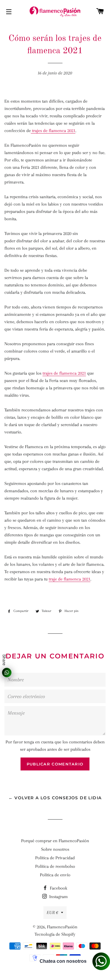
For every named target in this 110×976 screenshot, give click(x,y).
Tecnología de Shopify (55, 934)
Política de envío (55, 874)
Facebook (58, 888)
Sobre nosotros (55, 849)
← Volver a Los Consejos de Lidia (55, 797)
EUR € (52, 912)
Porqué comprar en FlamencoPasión (55, 840)
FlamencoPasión (62, 927)
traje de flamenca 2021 (69, 579)
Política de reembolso (55, 866)
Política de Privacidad (55, 857)
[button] (55, 594)
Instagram (58, 896)
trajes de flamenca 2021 (53, 130)
